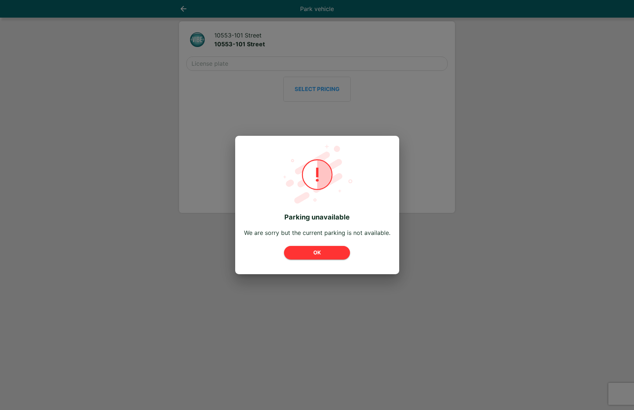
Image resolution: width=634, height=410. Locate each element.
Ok (317, 252)
